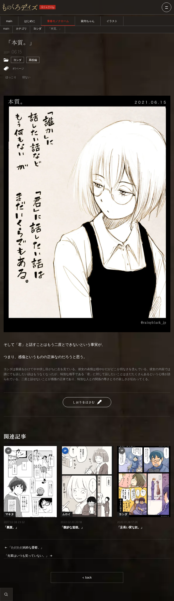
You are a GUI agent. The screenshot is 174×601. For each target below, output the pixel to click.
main (9, 21)
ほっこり (10, 77)
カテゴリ (21, 28)
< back (87, 577)
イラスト (111, 21)
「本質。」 (20, 42)
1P (8, 450)
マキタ (9, 514)
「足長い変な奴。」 (130, 527)
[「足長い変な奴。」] (143, 481)
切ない (26, 77)
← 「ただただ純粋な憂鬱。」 (24, 547)
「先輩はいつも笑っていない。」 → (28, 555)
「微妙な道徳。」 (72, 527)
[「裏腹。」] (30, 481)
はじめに (29, 21)
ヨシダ (37, 28)
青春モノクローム (58, 21)
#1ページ (18, 68)
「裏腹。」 (11, 527)
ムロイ (66, 514)
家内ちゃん (87, 21)
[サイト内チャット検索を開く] (6, 594)
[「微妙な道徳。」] (87, 481)
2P (65, 450)
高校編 (33, 60)
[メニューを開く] (166, 7)
